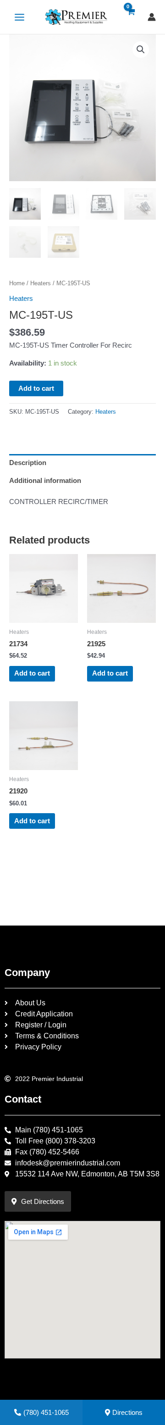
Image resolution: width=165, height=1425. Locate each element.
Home (17, 283)
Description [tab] (27, 462)
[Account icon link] (152, 17)
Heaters (40, 283)
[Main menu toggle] (19, 16)
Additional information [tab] (45, 480)
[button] (140, 49)
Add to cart (36, 388)
